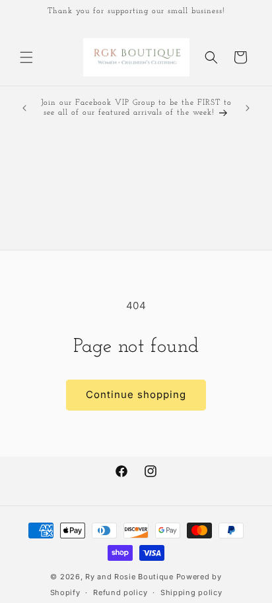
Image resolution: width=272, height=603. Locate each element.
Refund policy (120, 592)
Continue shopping (136, 394)
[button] (26, 57)
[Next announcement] (247, 108)
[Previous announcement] (24, 108)
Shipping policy (191, 592)
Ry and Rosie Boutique (129, 576)
